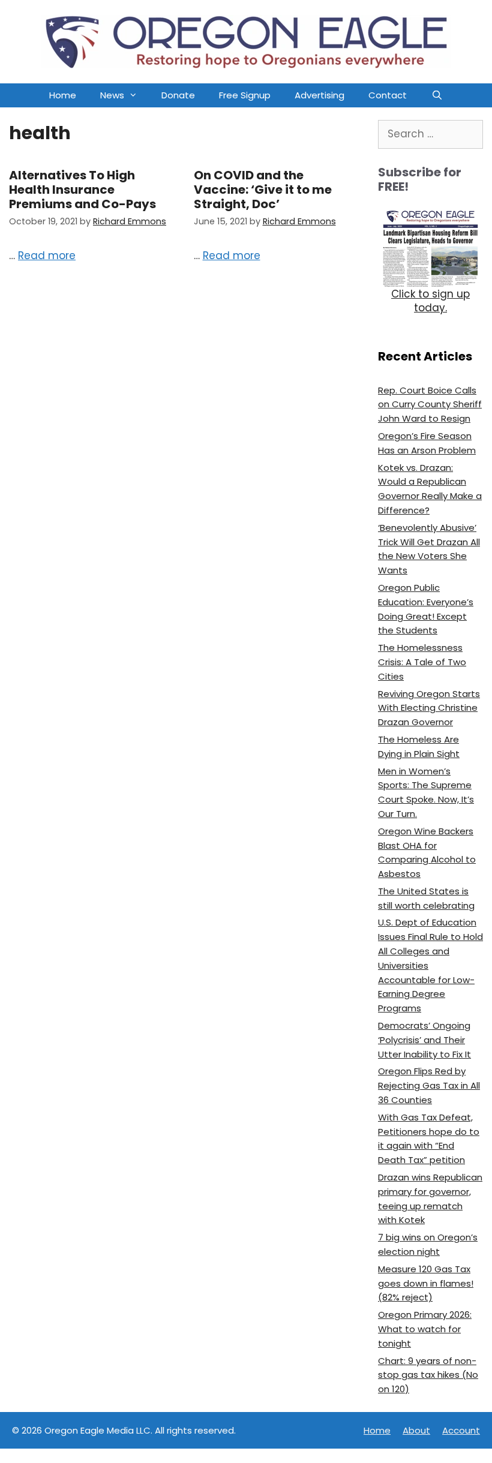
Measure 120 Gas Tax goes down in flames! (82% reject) (425, 1283)
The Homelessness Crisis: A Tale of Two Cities (422, 662)
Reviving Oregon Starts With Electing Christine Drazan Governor (429, 708)
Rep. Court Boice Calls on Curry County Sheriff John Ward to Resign (430, 404)
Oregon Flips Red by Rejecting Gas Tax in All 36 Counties (429, 1085)
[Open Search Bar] (436, 95)
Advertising (319, 95)
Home (62, 95)
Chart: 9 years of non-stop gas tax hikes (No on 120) (428, 1375)
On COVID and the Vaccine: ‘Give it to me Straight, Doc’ (263, 189)
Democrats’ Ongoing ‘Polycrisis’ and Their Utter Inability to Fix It (424, 1040)
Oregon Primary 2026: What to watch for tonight (425, 1329)
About (416, 1430)
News (112, 95)
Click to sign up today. (430, 301)
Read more (47, 255)
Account (461, 1430)
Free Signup (245, 95)
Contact (387, 95)
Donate (178, 95)
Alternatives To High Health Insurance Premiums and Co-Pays (82, 189)
